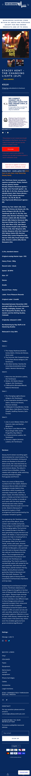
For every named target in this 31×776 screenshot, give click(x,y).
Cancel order (24, 772)
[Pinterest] (5, 641)
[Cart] (28, 4)
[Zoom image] (15, 45)
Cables (4, 681)
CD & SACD (6, 659)
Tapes (4, 663)
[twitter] (7, 700)
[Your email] (15, 733)
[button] (4, 45)
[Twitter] (9, 641)
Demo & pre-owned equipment (6, 672)
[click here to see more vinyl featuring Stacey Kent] (15, 173)
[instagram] (3, 700)
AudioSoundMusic (17, 757)
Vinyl (3, 656)
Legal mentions (7, 689)
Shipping (5, 88)
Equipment (6, 666)
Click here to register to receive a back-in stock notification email (15, 166)
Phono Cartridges (8, 678)
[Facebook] (2, 641)
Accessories (6, 685)
